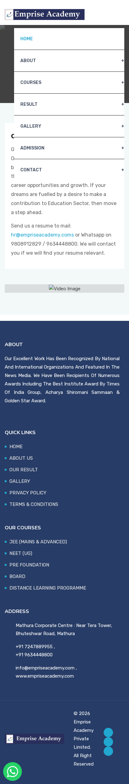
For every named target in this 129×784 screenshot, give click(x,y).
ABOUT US (21, 458)
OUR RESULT (23, 470)
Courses (30, 82)
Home (26, 39)
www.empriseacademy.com (45, 676)
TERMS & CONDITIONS (33, 504)
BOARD (17, 576)
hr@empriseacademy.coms (42, 235)
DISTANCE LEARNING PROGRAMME (47, 588)
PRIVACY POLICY (27, 493)
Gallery (30, 126)
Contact (31, 170)
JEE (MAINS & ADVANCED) (38, 542)
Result (29, 104)
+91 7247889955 (34, 646)
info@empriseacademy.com (45, 668)
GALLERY (19, 481)
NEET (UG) (20, 553)
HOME (16, 446)
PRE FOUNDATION (29, 565)
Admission (32, 148)
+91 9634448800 (34, 655)
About (28, 60)
